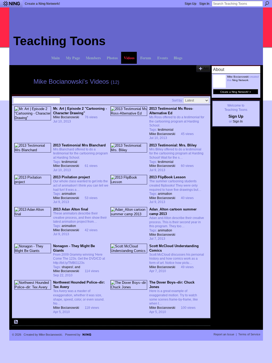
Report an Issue (224, 334)
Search (267, 3)
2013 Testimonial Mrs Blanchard (79, 145)
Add (206, 68)
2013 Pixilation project (71, 177)
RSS (16, 322)
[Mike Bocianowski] (21, 91)
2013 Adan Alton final (70, 209)
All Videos (20, 67)
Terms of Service (249, 334)
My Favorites (64, 67)
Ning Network (240, 80)
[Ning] (11, 3)
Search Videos (63, 100)
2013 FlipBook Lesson (167, 177)
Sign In (204, 4)
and (77, 267)
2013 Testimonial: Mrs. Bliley (173, 145)
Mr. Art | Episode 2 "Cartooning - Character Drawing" (80, 111)
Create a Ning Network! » (235, 91)
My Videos (41, 67)
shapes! (67, 267)
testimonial (165, 130)
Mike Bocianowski (66, 117)
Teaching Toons (59, 41)
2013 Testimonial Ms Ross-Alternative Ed (171, 111)
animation (69, 194)
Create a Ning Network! (42, 4)
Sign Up (190, 4)
